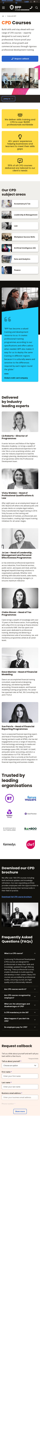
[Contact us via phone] (31, 7)
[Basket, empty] (35, 1)
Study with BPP (11, 16)
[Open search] (36, 7)
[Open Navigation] (3, 7)
